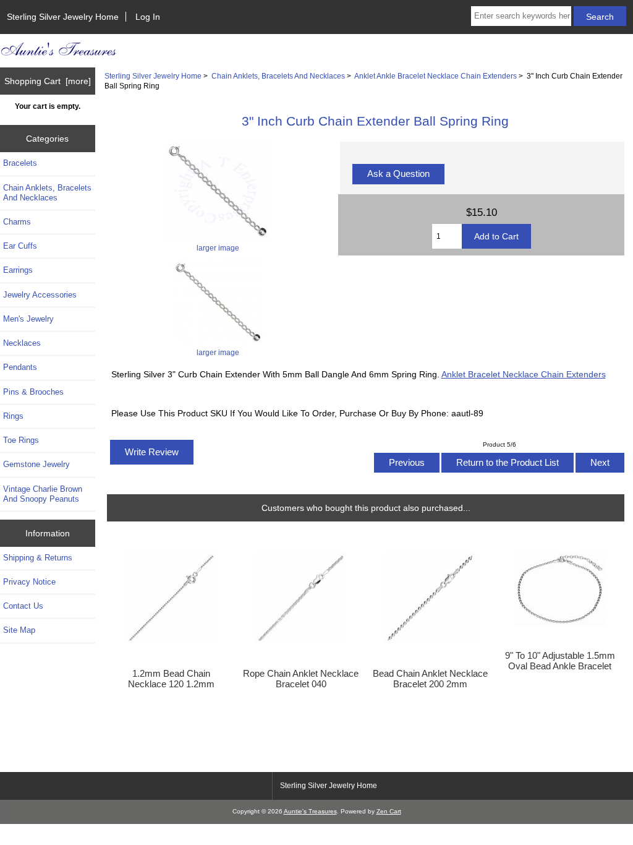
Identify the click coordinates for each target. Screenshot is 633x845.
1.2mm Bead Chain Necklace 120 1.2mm (171, 678)
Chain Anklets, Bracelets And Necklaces (278, 76)
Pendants (20, 367)
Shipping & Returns (37, 557)
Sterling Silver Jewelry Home (63, 17)
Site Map (19, 630)
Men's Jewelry (28, 319)
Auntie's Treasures (310, 811)
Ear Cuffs (20, 246)
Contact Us (23, 606)
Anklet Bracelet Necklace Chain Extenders (523, 374)
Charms (17, 221)
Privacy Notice (29, 581)
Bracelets (20, 163)
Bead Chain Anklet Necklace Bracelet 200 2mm (430, 678)
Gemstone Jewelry (36, 464)
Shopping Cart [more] (47, 81)
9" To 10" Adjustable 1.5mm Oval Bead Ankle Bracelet (560, 661)
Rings (13, 416)
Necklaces (22, 343)
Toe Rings (21, 440)
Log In (147, 17)
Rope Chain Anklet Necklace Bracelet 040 (301, 678)
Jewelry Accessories (40, 294)
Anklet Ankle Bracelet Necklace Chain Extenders (435, 76)
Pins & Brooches (33, 392)
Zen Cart (388, 811)
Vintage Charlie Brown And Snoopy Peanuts (42, 494)
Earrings (18, 270)
